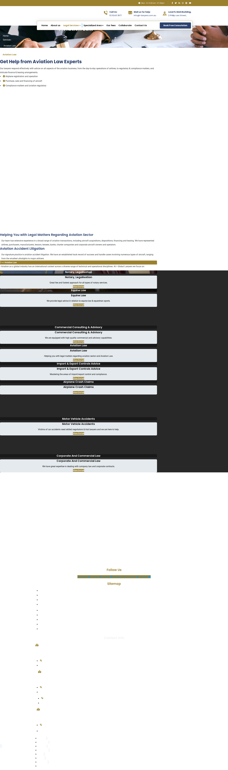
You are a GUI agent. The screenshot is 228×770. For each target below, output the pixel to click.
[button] (78, 262)
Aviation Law (10, 262)
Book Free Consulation (175, 25)
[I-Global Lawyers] (56, 13)
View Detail (78, 286)
